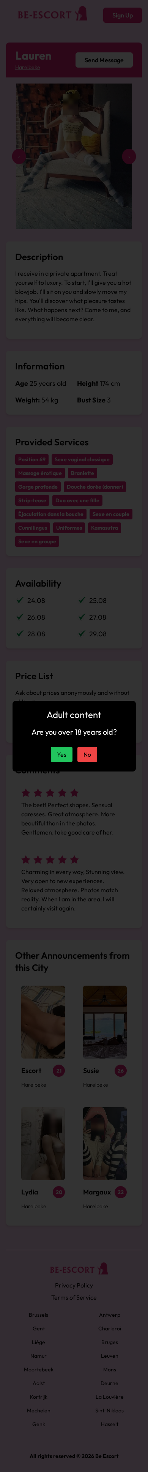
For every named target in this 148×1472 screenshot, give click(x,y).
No (87, 754)
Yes (61, 754)
